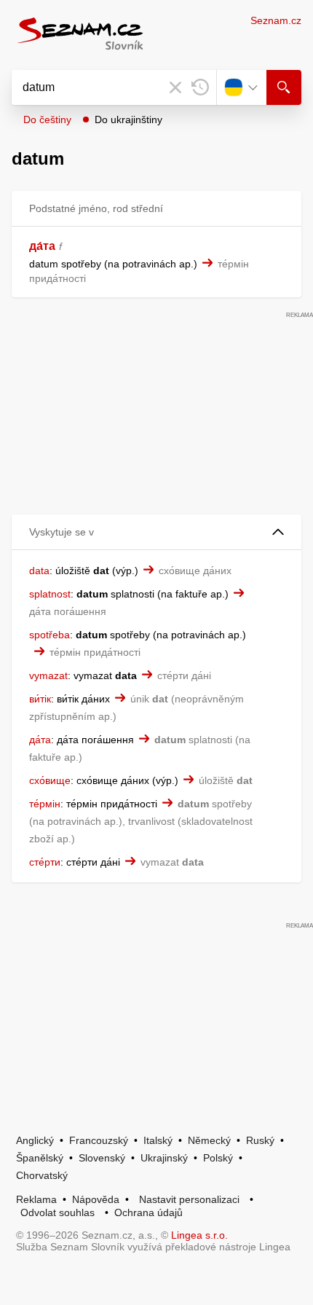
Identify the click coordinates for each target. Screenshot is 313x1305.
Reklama (36, 1199)
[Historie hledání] (200, 87)
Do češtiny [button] (47, 119)
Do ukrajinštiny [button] (128, 119)
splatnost (50, 594)
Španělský (39, 1158)
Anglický (35, 1140)
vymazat (48, 675)
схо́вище (50, 780)
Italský (158, 1140)
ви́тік (40, 699)
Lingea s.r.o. (199, 1235)
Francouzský (98, 1140)
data (39, 570)
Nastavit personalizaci (189, 1199)
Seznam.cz (275, 20)
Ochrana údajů (148, 1212)
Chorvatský (42, 1175)
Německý (209, 1140)
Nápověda (95, 1199)
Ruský (260, 1140)
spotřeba (49, 634)
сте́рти (44, 862)
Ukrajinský (164, 1158)
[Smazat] (175, 87)
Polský (218, 1158)
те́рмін (44, 804)
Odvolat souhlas (57, 1212)
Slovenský (102, 1158)
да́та (42, 246)
